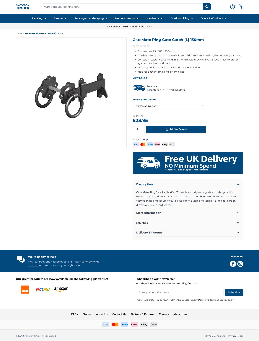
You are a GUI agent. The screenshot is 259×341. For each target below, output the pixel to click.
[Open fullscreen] (71, 93)
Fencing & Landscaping (89, 18)
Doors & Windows (212, 18)
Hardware (153, 18)
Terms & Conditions (215, 335)
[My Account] (232, 6)
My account (180, 314)
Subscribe (234, 292)
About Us (102, 314)
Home (19, 33)
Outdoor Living (180, 18)
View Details (140, 77)
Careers (164, 314)
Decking (37, 18)
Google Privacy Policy (193, 300)
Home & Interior (125, 18)
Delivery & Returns (142, 314)
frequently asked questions (55, 261)
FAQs (74, 314)
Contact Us (119, 314)
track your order (83, 261)
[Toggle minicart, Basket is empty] (239, 6)
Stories (87, 314)
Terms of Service (218, 300)
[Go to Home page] (22, 7)
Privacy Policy (235, 335)
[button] (188, 46)
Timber (58, 18)
